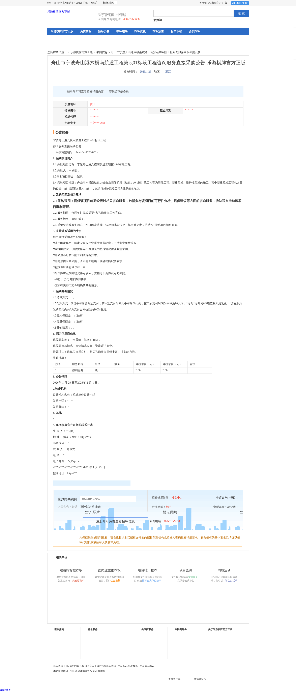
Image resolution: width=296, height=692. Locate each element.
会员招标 (194, 31)
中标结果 (122, 31)
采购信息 (102, 52)
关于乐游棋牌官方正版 (213, 2)
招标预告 (158, 31)
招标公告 (104, 31)
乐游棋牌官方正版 (58, 11)
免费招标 (85, 31)
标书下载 (176, 31)
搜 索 (241, 13)
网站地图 (5, 690)
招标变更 (140, 31)
